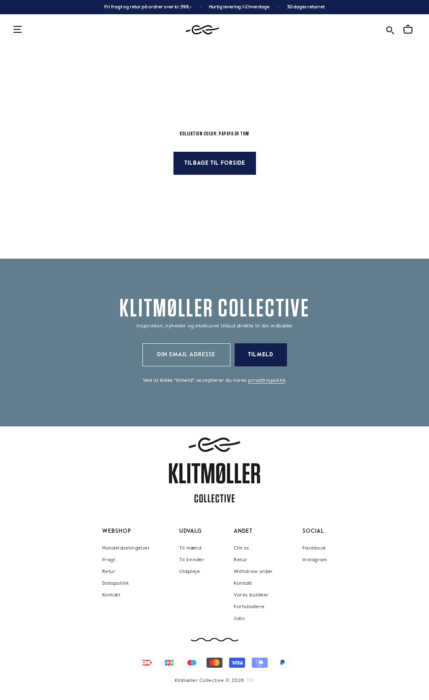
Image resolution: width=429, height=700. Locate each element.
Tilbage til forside (214, 163)
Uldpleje (189, 571)
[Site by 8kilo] (250, 680)
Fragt (108, 560)
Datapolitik (115, 583)
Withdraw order (253, 571)
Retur (109, 571)
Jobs (239, 618)
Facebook (314, 548)
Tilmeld (260, 355)
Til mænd (190, 548)
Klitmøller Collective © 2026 (209, 680)
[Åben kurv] (408, 29)
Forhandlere (249, 606)
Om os (241, 548)
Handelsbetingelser (126, 548)
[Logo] (202, 30)
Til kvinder (191, 560)
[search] (390, 29)
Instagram (314, 560)
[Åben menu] (18, 30)
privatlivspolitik (266, 380)
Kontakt (111, 595)
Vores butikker (251, 595)
